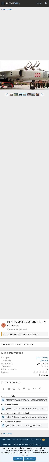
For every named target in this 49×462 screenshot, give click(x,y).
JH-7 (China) (42, 357)
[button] (3, 3)
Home (38, 439)
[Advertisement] (24, 35)
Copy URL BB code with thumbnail (15, 413)
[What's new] (45, 3)
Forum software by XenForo (22, 444)
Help (31, 439)
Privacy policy (22, 439)
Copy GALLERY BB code (10, 421)
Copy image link (7, 396)
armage (12, 329)
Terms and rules (8, 439)
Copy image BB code (9, 404)
